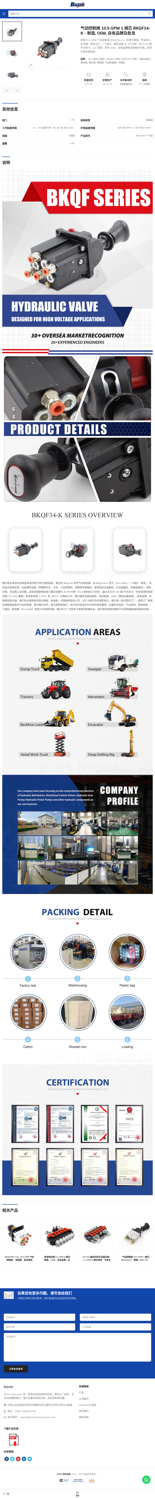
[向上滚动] (7, 90)
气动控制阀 (110, 62)
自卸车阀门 (145, 59)
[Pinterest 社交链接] (18, 1459)
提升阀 (92, 62)
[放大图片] (31, 65)
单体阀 (100, 62)
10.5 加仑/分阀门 (97, 59)
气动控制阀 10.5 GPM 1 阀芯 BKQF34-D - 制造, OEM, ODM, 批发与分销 (135, 1260)
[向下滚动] (17, 90)
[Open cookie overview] (8, 1494)
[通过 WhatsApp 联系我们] (146, 1480)
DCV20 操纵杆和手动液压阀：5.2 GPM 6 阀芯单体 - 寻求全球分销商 (97, 1260)
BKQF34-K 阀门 (129, 59)
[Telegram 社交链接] (29, 1459)
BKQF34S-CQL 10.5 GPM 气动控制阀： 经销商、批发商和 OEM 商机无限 (19, 1260)
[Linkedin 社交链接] (24, 1459)
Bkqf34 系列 (113, 59)
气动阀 (121, 62)
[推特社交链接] (12, 1459)
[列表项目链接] (40, 1411)
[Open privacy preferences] (4, 1494)
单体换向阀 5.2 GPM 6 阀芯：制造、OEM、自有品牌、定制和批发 (58, 1260)
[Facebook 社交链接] (6, 1459)
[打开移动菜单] (4, 14)
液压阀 (84, 62)
